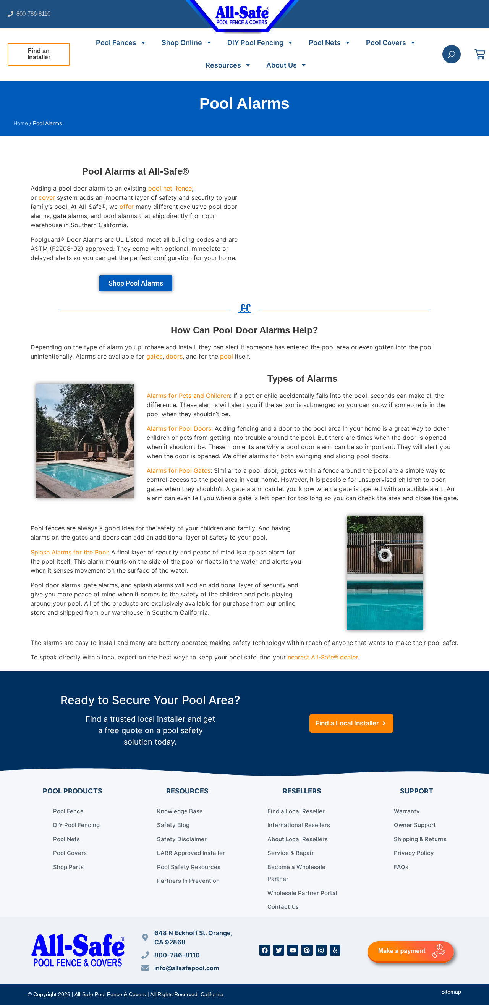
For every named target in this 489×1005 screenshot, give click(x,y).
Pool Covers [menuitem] (386, 43)
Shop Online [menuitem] (182, 43)
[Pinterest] (307, 950)
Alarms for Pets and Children (188, 395)
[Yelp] (335, 950)
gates (154, 356)
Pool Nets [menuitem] (325, 43)
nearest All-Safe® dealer (323, 657)
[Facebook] (264, 950)
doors (174, 356)
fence (184, 188)
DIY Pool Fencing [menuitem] (255, 43)
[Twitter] (278, 950)
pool (226, 356)
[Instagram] (321, 950)
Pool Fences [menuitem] (116, 43)
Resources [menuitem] (223, 65)
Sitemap (451, 992)
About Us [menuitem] (281, 65)
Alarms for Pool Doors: (180, 428)
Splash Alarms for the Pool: (70, 552)
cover (47, 197)
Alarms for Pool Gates (178, 470)
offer (127, 206)
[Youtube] (292, 950)
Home (20, 123)
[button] (39, 54)
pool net (160, 188)
